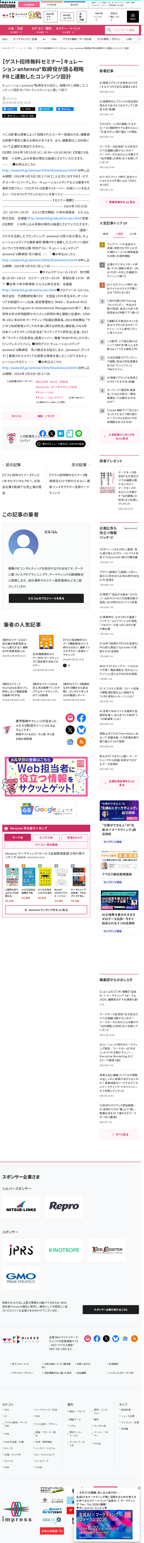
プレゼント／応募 (130, 1422)
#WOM (64, 382)
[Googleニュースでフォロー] (125, 1338)
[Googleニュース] (70, 741)
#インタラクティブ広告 (64, 387)
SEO (4, 39)
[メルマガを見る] (87, 1338)
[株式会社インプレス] (17, 1512)
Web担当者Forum (14, 15)
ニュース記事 (127, 1416)
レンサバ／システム (45, 1448)
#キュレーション (45, 392)
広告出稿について (114, 17)
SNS (53, 39)
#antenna (42, 387)
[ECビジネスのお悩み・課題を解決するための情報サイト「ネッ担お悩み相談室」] (52, 1531)
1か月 (132, 234)
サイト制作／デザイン (109, 39)
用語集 (124, 1428)
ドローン (104, 5)
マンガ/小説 (100, 1425)
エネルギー (95, 5)
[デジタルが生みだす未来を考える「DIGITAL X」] (52, 1521)
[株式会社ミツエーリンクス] (21, 1206)
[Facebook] (81, 717)
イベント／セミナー (101, 1433)
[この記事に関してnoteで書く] (69, 433)
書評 (96, 1419)
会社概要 (81, 1372)
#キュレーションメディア (50, 397)
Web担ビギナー (50, 16)
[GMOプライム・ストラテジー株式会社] (21, 1278)
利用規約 (113, 1363)
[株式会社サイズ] (107, 1250)
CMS (129, 39)
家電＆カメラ (74, 837)
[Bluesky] (115, 1338)
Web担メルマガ (67, 16)
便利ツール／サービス (76, 1433)
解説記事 (126, 1409)
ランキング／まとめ (77, 1443)
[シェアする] (42, 433)
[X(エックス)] (70, 729)
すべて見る (122, 1134)
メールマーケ (42, 1460)
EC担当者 (51, 5)
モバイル (8, 1460)
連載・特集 (81, 16)
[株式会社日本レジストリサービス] (21, 1250)
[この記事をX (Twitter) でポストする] (51, 433)
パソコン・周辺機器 (46, 844)
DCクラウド (119, 3)
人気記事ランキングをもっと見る (122, 436)
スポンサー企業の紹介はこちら (111, 1309)
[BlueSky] (81, 729)
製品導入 (75, 5)
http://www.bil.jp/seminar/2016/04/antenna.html (38, 170)
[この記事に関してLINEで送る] (78, 433)
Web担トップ (8, 48)
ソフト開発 (102, 3)
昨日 (105, 234)
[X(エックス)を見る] (106, 1338)
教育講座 (112, 5)
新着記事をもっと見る (122, 202)
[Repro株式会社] (64, 1206)
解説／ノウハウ (77, 1411)
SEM (6, 1467)
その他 (38, 1467)
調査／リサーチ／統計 (45, 1433)
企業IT (94, 3)
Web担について (99, 17)
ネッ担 (41, 734)
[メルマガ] (70, 717)
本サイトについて (20, 1363)
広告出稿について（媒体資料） (56, 1365)
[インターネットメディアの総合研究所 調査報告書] (52, 1501)
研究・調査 (130, 3)
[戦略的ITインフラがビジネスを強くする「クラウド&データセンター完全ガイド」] (52, 1491)
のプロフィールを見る (46, 598)
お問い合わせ (84, 1363)
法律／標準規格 (43, 1441)
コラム (73, 1425)
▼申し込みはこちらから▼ (91, 1508)
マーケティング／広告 (25, 39)
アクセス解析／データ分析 (77, 39)
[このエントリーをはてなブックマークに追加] (60, 433)
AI (44, 39)
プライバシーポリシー (23, 1372)
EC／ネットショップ (45, 1454)
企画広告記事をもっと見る (122, 783)
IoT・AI (111, 3)
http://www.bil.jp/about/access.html (54, 218)
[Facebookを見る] (97, 1338)
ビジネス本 (46, 837)
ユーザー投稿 (25, 48)
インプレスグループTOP (121, 1372)
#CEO (53, 382)
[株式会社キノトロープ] (64, 1250)
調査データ (75, 1419)
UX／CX (8, 1448)
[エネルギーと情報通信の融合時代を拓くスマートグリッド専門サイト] (52, 1511)
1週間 (119, 234)
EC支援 (120, 5)
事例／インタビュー (100, 1411)
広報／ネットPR (12, 1454)
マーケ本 (17, 837)
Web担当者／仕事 (14, 1441)
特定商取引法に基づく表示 (58, 1372)
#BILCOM (42, 382)
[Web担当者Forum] (20, 1340)
